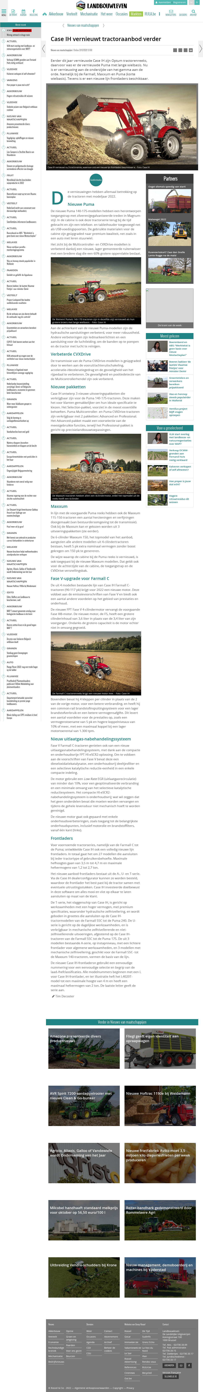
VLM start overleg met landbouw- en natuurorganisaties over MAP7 (180, 439)
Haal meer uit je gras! (15, 526)
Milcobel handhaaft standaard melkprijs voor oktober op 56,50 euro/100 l (84, 1210)
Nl (191, 2)
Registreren (179, 2)
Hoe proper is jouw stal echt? (180, 483)
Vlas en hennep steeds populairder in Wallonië (180, 397)
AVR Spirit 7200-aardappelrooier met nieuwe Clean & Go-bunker (81, 1096)
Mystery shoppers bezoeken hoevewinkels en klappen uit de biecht (22, 444)
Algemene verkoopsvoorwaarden (92, 1387)
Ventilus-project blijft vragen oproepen (178, 412)
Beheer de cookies (109, 1349)
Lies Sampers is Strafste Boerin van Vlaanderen (20, 153)
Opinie (69, 1331)
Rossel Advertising (130, 1360)
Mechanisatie (89, 14)
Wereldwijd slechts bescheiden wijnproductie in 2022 (19, 181)
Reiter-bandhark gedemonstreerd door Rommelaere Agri (159, 1210)
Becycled (147, 1373)
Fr (197, 2)
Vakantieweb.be (132, 1347)
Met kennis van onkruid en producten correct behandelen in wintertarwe (21, 539)
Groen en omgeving (71, 1338)
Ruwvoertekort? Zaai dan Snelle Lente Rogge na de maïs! (166, 254)
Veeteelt (71, 14)
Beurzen (70, 1356)
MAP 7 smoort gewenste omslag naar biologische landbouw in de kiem (21, 612)
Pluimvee (12, 133)
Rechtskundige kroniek (56, 1349)
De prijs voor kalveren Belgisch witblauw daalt (19, 640)
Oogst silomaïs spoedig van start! (167, 186)
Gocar (127, 1336)
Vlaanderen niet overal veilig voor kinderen (20, 483)
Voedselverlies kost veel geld (18, 431)
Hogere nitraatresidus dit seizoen (179, 499)
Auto (10, 662)
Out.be (128, 1378)
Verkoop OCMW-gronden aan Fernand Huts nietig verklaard (178, 455)
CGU (88, 1353)
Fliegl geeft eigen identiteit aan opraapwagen (152, 1038)
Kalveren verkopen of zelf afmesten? (180, 468)
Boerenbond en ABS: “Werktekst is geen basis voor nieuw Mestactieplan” (179, 348)
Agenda (90, 1342)
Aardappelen (15, 413)
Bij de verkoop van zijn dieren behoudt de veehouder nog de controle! (21, 315)
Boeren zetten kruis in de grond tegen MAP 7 (21, 626)
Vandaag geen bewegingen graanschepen (17, 654)
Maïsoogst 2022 (157, 219)
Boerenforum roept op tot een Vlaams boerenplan (21, 195)
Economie (53, 1342)
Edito (10, 592)
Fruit (10, 175)
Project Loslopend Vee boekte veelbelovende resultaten (18, 301)
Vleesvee (12, 69)
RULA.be (150, 14)
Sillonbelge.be (170, 1376)
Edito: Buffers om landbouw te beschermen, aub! (18, 598)
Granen (12, 399)
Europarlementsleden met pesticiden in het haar (22, 458)
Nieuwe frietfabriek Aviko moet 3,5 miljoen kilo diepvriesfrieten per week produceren (158, 1155)
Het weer (107, 14)
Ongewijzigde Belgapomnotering (19, 470)
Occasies (122, 14)
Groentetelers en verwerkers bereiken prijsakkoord (179, 382)
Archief (108, 1342)
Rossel (127, 1331)
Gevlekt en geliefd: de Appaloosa (19, 275)
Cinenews (129, 1373)
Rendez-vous (149, 1361)
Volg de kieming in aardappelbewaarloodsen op (18, 419)
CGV (88, 1347)
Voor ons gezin (74, 1350)
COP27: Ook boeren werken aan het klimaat (21, 343)
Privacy (130, 1387)
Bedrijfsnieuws (56, 1361)
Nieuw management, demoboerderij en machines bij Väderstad (159, 1267)
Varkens (12, 80)
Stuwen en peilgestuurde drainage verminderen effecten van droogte (20, 167)
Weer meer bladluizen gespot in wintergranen (19, 405)
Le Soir (128, 1353)
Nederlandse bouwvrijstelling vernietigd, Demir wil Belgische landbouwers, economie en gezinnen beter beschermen (21, 388)
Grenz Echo (148, 1342)
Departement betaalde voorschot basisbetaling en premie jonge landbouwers (19, 701)
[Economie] (64, 25)
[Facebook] (189, 1365)
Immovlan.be (131, 1342)
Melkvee (12, 242)
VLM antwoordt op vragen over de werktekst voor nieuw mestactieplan (21, 357)
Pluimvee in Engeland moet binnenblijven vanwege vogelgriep (20, 371)
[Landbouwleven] (101, 6)
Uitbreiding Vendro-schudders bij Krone (83, 1265)
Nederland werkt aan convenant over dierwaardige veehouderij (21, 209)
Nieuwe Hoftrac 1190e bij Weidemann (158, 1093)
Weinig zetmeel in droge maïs (18, 35)
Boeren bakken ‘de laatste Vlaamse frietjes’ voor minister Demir (180, 366)
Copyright (118, 1387)
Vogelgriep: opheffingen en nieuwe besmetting (20, 139)
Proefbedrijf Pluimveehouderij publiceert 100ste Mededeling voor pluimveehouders (20, 684)
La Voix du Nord (147, 1349)
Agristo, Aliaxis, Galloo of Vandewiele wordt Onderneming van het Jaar (81, 1153)
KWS (9, 30)
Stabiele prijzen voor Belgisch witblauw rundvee (22, 108)
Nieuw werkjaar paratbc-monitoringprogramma (16, 248)
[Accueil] (45, 14)
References (130, 1367)
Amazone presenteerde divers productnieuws (75, 1038)
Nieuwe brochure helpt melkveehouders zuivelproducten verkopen (22, 553)
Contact (108, 1331)
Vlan (144, 1356)
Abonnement (111, 1336)
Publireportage (22, 30)
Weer (89, 1331)
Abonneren (169, 1365)
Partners (170, 178)
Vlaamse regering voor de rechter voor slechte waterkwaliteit (21, 497)
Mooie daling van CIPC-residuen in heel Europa (22, 716)
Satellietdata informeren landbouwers (21, 222)
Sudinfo (146, 1336)
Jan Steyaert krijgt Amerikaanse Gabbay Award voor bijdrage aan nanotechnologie (22, 512)
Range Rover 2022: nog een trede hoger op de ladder (22, 668)
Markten (136, 14)
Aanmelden (165, 2)
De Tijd (146, 1331)
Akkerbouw (56, 14)
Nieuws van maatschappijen (83, 25)
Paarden (12, 270)
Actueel (12, 41)
